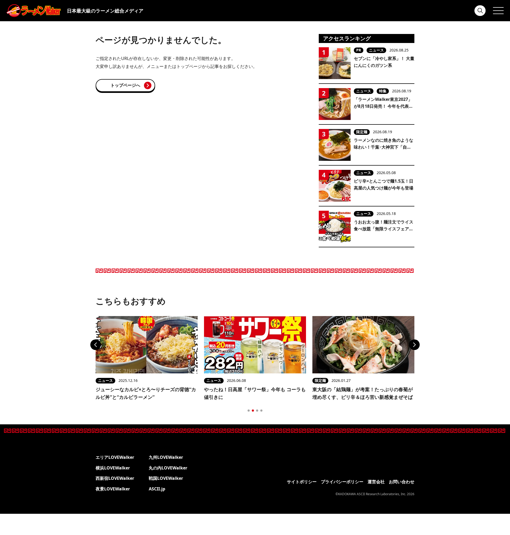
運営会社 (376, 482)
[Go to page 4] (261, 410)
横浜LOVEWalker (113, 468)
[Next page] (414, 344)
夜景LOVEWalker (113, 489)
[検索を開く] (480, 10)
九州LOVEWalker (166, 457)
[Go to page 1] (249, 410)
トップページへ (125, 85)
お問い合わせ (401, 482)
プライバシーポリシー (342, 482)
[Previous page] (95, 344)
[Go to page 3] (257, 410)
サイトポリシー (302, 482)
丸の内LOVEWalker (168, 468)
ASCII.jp (157, 489)
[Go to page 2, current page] (253, 410)
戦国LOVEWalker (166, 478)
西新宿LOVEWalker (115, 478)
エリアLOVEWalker (115, 457)
